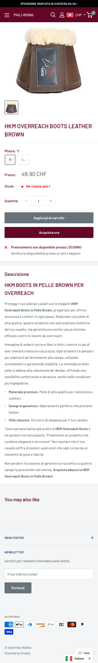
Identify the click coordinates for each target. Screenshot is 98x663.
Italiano (79, 658)
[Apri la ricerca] (53, 14)
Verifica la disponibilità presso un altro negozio (45, 253)
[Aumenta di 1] (50, 201)
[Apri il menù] (7, 15)
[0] (90, 15)
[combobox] (78, 658)
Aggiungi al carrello (49, 218)
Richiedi (18, 588)
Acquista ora (49, 232)
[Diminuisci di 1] (26, 201)
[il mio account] (62, 14)
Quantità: (12, 201)
